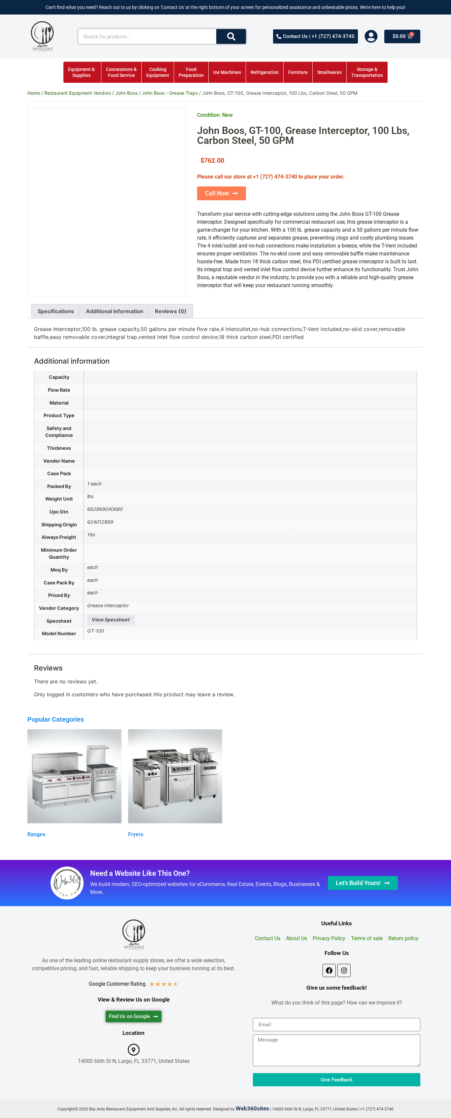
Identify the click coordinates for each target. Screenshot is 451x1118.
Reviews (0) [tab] (171, 311)
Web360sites (252, 1108)
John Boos (126, 93)
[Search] (231, 36)
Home (33, 93)
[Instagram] (344, 970)
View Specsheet (111, 619)
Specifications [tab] (56, 311)
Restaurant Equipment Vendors (77, 93)
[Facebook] (329, 970)
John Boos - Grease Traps (170, 93)
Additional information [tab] (114, 311)
